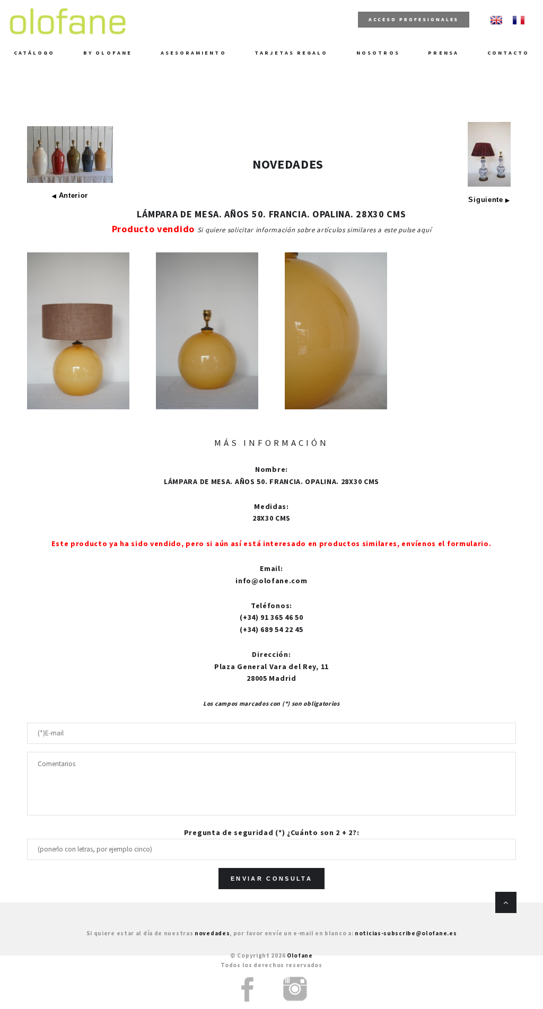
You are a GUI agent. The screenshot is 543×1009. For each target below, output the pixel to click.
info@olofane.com (271, 580)
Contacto (508, 52)
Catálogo (34, 52)
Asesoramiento (193, 52)
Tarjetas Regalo (291, 52)
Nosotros (378, 52)
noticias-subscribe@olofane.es (406, 933)
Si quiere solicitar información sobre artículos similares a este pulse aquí (314, 229)
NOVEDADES (287, 164)
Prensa (443, 52)
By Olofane (107, 52)
